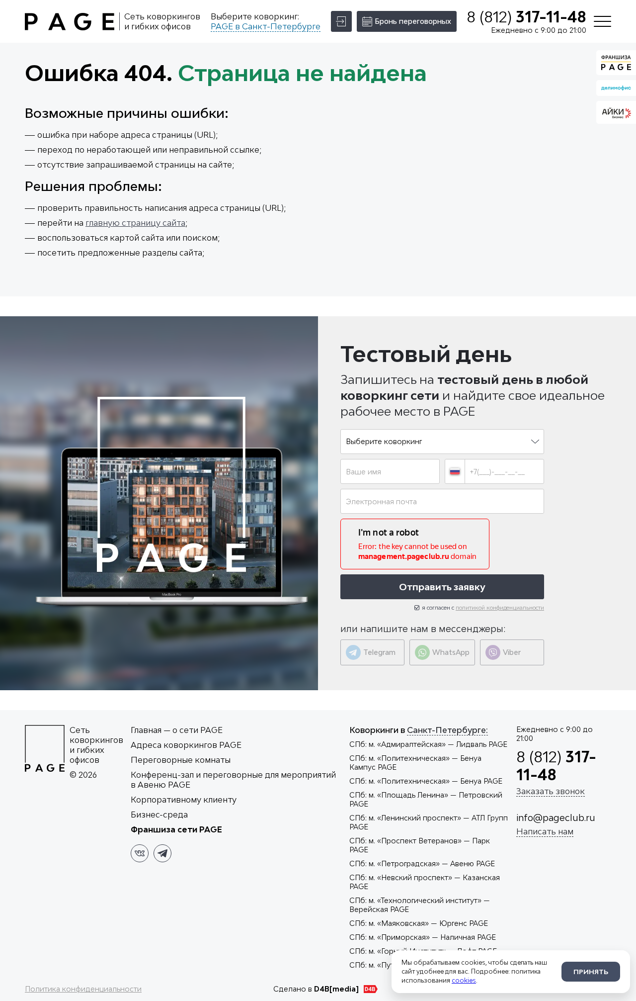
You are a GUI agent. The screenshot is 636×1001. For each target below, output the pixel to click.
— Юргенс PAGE (418, 923)
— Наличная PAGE (422, 937)
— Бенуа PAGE (425, 781)
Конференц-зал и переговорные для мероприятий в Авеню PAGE (233, 780)
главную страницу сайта (135, 223)
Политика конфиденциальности (83, 989)
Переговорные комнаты (181, 760)
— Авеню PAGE (422, 863)
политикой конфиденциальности (500, 607)
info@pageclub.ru (555, 817)
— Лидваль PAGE (428, 744)
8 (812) (526, 17)
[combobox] (442, 441)
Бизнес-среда (159, 814)
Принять (590, 972)
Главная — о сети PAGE (177, 730)
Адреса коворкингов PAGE (186, 745)
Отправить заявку (442, 586)
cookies (464, 980)
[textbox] (442, 442)
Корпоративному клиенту (184, 800)
